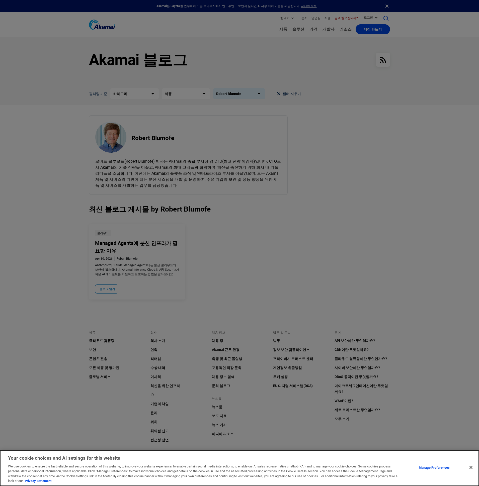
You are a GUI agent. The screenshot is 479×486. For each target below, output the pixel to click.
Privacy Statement (38, 481)
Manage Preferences (434, 467)
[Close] (470, 467)
